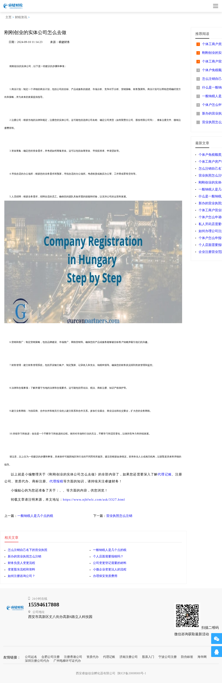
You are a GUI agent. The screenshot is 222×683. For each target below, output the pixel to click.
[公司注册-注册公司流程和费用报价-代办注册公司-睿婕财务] (13, 6)
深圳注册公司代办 (37, 660)
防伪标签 (187, 656)
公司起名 (31, 656)
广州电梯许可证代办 (67, 660)
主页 (8, 17)
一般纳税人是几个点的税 (35, 516)
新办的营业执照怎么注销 (24, 556)
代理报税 (56, 481)
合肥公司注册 (50, 656)
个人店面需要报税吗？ (108, 556)
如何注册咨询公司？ (21, 576)
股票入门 (148, 656)
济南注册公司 (128, 656)
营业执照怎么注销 (119, 516)
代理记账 (165, 474)
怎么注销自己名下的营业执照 (27, 550)
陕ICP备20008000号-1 (132, 673)
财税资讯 (21, 17)
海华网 (202, 656)
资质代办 (93, 656)
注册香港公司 (73, 656)
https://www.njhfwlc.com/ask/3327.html (94, 499)
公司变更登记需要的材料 (109, 563)
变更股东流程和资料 (21, 569)
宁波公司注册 (167, 656)
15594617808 (43, 604)
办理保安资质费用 (105, 576)
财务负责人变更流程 (21, 563)
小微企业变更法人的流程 (109, 569)
